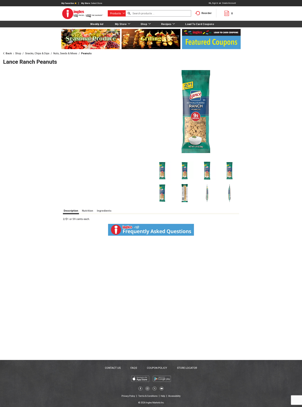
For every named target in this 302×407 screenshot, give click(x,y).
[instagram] (147, 389)
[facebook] (140, 389)
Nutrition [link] (87, 210)
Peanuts (86, 53)
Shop (18, 53)
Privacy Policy (128, 396)
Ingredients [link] (104, 210)
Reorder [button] (206, 13)
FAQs (134, 367)
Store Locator (187, 367)
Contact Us (113, 367)
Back (8, 53)
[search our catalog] (129, 13)
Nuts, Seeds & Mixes (65, 53)
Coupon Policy (157, 367)
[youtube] (162, 389)
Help (163, 396)
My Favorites (67, 3)
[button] (162, 170)
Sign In (215, 3)
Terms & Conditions (148, 396)
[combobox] (117, 13)
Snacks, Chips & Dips (37, 53)
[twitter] (155, 389)
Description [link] (71, 210)
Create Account (229, 3)
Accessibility (174, 396)
